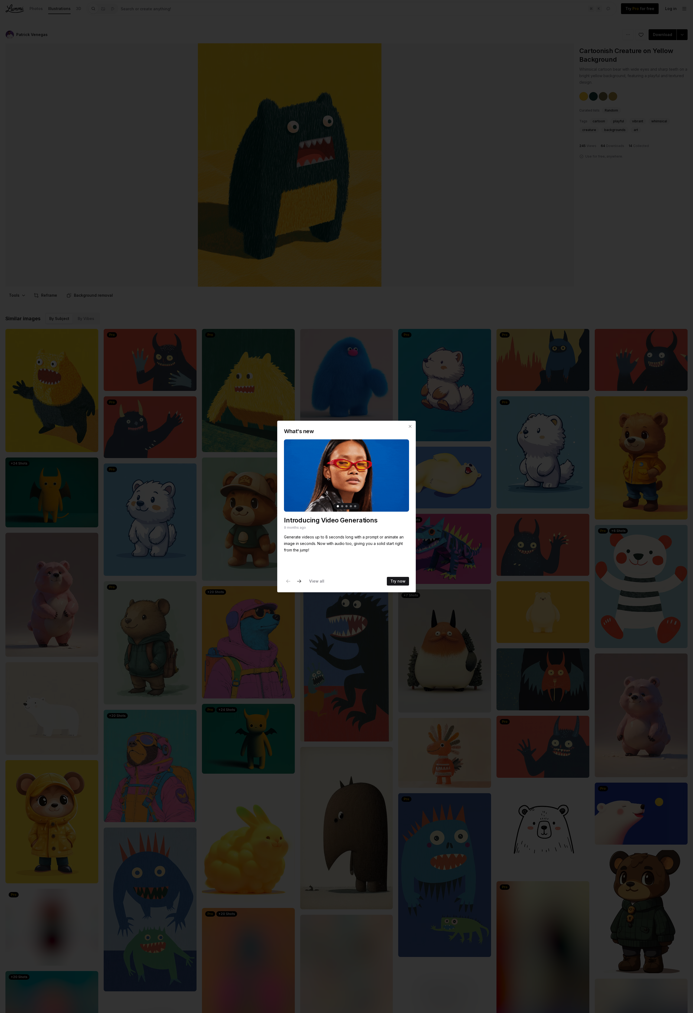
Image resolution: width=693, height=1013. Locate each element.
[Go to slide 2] (342, 506)
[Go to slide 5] (355, 506)
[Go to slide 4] (351, 506)
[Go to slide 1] (338, 506)
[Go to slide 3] (346, 506)
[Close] (410, 426)
